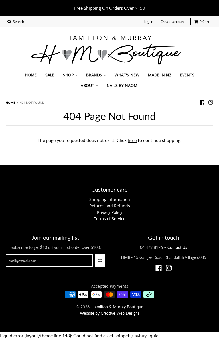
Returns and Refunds (109, 205)
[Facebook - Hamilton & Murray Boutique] (202, 102)
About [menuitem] (87, 85)
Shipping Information (109, 199)
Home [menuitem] (31, 75)
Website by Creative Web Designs (109, 313)
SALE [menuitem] (49, 75)
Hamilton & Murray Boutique (117, 307)
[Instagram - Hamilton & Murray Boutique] (210, 102)
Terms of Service (109, 218)
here (132, 140)
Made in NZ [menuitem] (159, 75)
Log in (148, 21)
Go (100, 260)
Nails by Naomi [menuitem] (123, 85)
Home (10, 102)
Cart (204, 21)
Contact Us (177, 247)
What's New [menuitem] (127, 75)
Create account (173, 21)
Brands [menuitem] (94, 75)
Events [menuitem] (187, 75)
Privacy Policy (109, 212)
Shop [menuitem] (68, 75)
